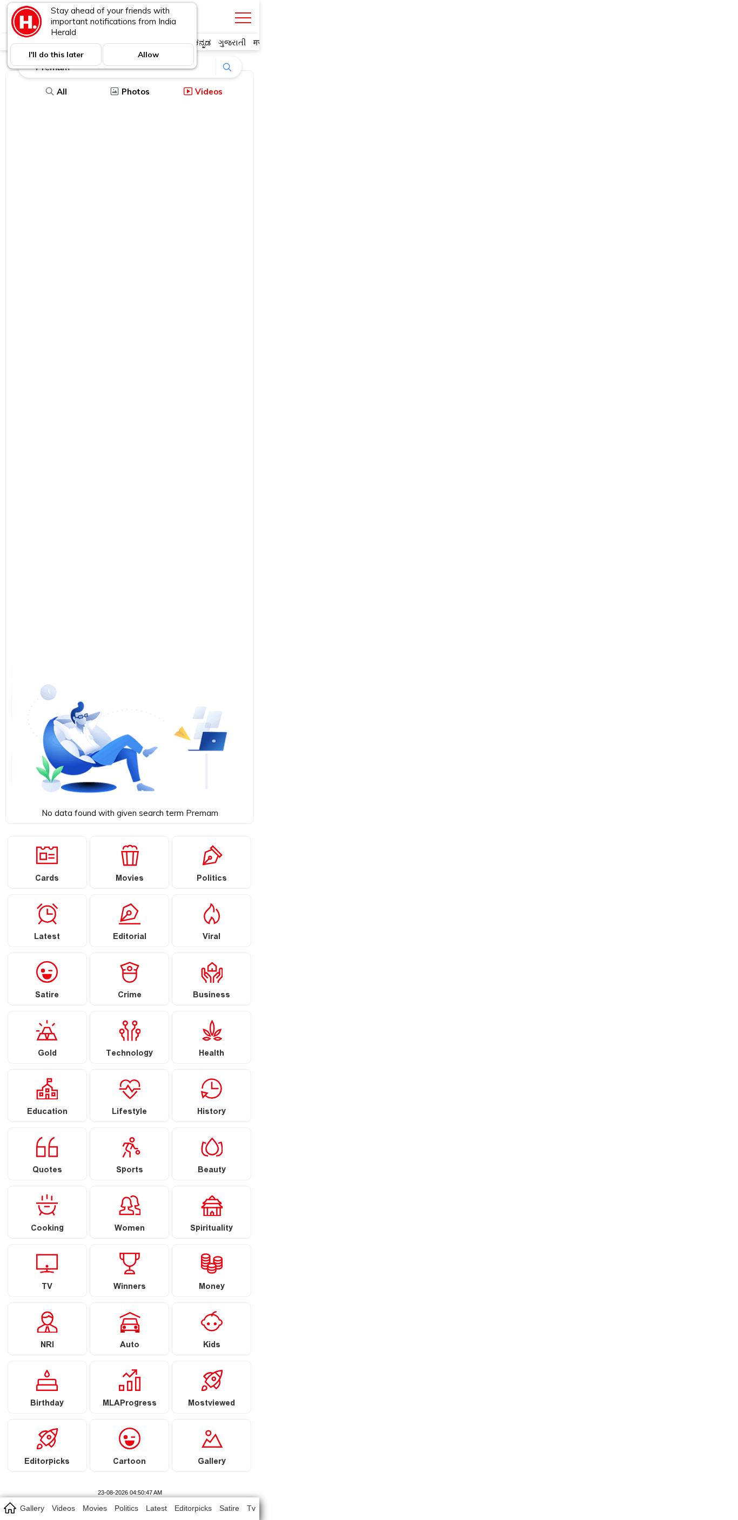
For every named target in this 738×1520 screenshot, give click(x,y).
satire (229, 1508)
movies (95, 1508)
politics (126, 1508)
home (9, 1507)
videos (63, 1508)
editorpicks (193, 1508)
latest (156, 1508)
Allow (148, 54)
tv (251, 1508)
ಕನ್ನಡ (202, 42)
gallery (32, 1508)
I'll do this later (56, 54)
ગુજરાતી (232, 42)
